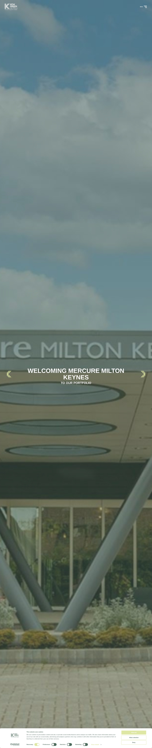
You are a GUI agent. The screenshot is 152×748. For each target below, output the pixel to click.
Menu (141, 6)
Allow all (133, 732)
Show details (95, 744)
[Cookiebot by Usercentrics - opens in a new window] (15, 744)
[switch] (54, 744)
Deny (133, 742)
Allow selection (134, 737)
